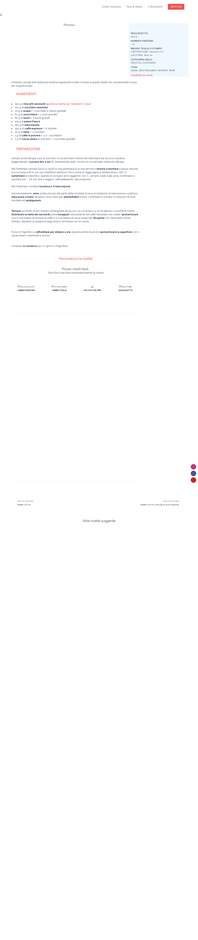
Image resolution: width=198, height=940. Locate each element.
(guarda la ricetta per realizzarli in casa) (68, 103)
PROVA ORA (176, 7)
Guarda (32, 550)
